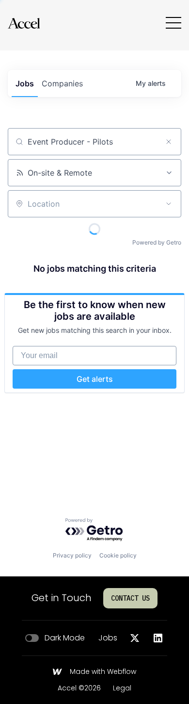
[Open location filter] (168, 203)
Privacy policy (72, 555)
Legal (122, 688)
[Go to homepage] (24, 23)
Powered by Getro (156, 242)
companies (62, 83)
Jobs (107, 638)
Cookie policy (118, 555)
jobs (25, 83)
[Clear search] (168, 141)
